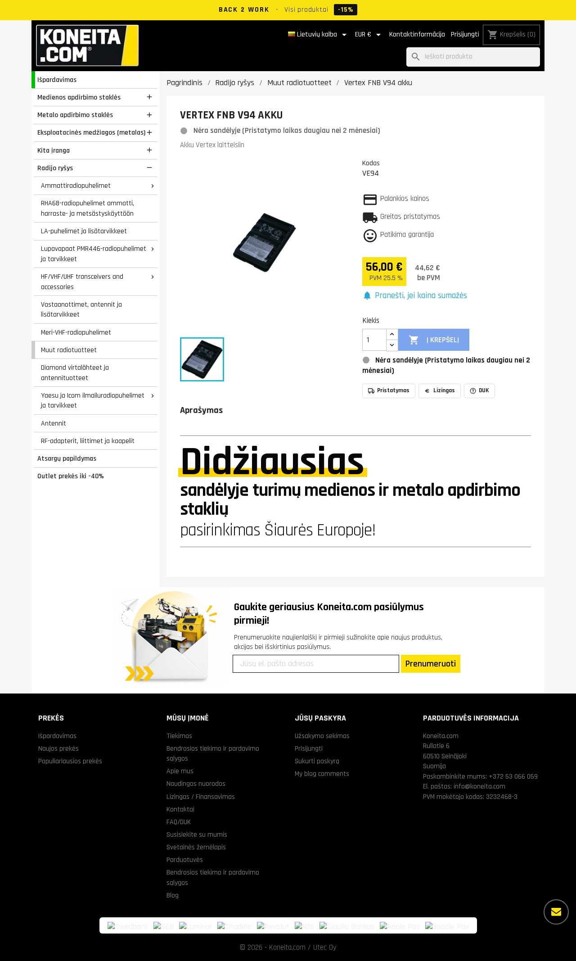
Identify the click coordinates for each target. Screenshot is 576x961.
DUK (484, 390)
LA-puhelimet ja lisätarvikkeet (84, 231)
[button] (414, 296)
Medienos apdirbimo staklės (79, 97)
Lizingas (444, 390)
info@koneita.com (479, 786)
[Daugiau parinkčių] (556, 912)
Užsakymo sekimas (322, 735)
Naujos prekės (58, 748)
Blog (172, 895)
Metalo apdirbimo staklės (75, 114)
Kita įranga (53, 150)
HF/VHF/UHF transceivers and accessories (82, 281)
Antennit (53, 423)
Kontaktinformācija (417, 34)
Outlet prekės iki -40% (70, 475)
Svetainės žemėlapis (196, 847)
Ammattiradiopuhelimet (76, 185)
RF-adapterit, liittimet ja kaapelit (88, 440)
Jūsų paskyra (320, 718)
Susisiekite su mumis (196, 834)
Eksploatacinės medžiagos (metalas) (91, 132)
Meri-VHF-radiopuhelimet (76, 332)
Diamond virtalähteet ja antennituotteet (75, 372)
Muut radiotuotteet (69, 349)
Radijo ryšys (55, 167)
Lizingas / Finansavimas (200, 796)
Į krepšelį (434, 340)
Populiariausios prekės (70, 761)
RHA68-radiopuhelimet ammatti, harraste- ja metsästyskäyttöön (87, 208)
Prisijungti (465, 34)
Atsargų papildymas (66, 458)
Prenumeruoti (430, 664)
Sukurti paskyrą (317, 761)
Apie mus (180, 770)
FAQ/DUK (178, 821)
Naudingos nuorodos (195, 783)
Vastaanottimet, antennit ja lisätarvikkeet (81, 309)
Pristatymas (393, 390)
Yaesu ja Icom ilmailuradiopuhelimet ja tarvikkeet (92, 400)
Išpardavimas (56, 79)
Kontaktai (180, 809)
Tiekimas (179, 735)
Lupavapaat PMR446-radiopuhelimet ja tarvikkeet (93, 253)
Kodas (371, 163)
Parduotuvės (184, 859)
